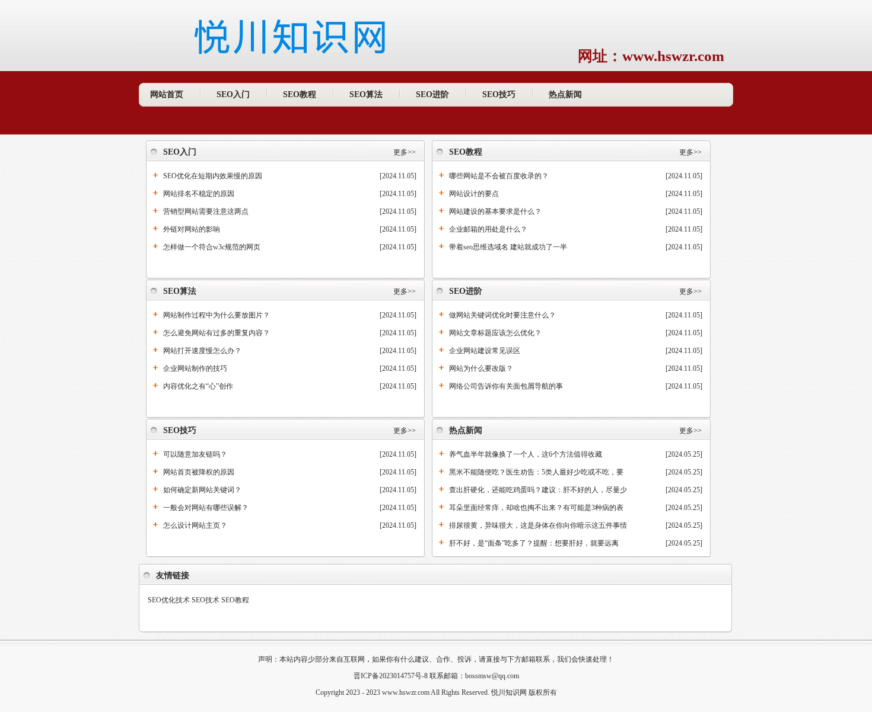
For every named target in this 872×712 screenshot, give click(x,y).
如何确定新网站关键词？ (202, 490)
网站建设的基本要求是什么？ (495, 211)
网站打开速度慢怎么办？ (202, 351)
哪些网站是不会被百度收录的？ (499, 176)
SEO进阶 (432, 94)
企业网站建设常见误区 (484, 351)
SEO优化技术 (169, 600)
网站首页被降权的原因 (198, 472)
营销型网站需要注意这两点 (206, 211)
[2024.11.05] (398, 176)
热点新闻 (565, 94)
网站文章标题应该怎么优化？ (495, 333)
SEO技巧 (498, 94)
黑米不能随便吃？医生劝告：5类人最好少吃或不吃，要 (536, 472)
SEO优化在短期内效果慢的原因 (212, 176)
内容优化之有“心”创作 (198, 386)
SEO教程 (299, 94)
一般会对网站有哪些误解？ (206, 507)
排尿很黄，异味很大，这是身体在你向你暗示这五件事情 (538, 525)
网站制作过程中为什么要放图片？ (216, 315)
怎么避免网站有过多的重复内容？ (216, 333)
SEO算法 (366, 94)
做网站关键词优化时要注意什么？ (502, 315)
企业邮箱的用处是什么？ (488, 229)
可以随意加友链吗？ (195, 454)
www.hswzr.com (405, 692)
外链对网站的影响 (191, 229)
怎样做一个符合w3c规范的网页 (211, 247)
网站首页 (166, 94)
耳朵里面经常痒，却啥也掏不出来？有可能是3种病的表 (536, 507)
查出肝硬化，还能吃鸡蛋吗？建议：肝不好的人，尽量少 (538, 490)
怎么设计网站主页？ (195, 525)
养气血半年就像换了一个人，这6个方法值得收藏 (525, 454)
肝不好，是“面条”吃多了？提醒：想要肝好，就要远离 (534, 543)
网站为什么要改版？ (481, 368)
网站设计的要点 (474, 194)
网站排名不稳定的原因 (198, 194)
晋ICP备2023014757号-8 (391, 676)
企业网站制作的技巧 (195, 368)
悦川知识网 (509, 692)
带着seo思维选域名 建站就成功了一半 (508, 247)
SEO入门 (233, 94)
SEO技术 (205, 600)
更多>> (404, 152)
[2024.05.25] (684, 454)
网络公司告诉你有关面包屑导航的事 (506, 386)
